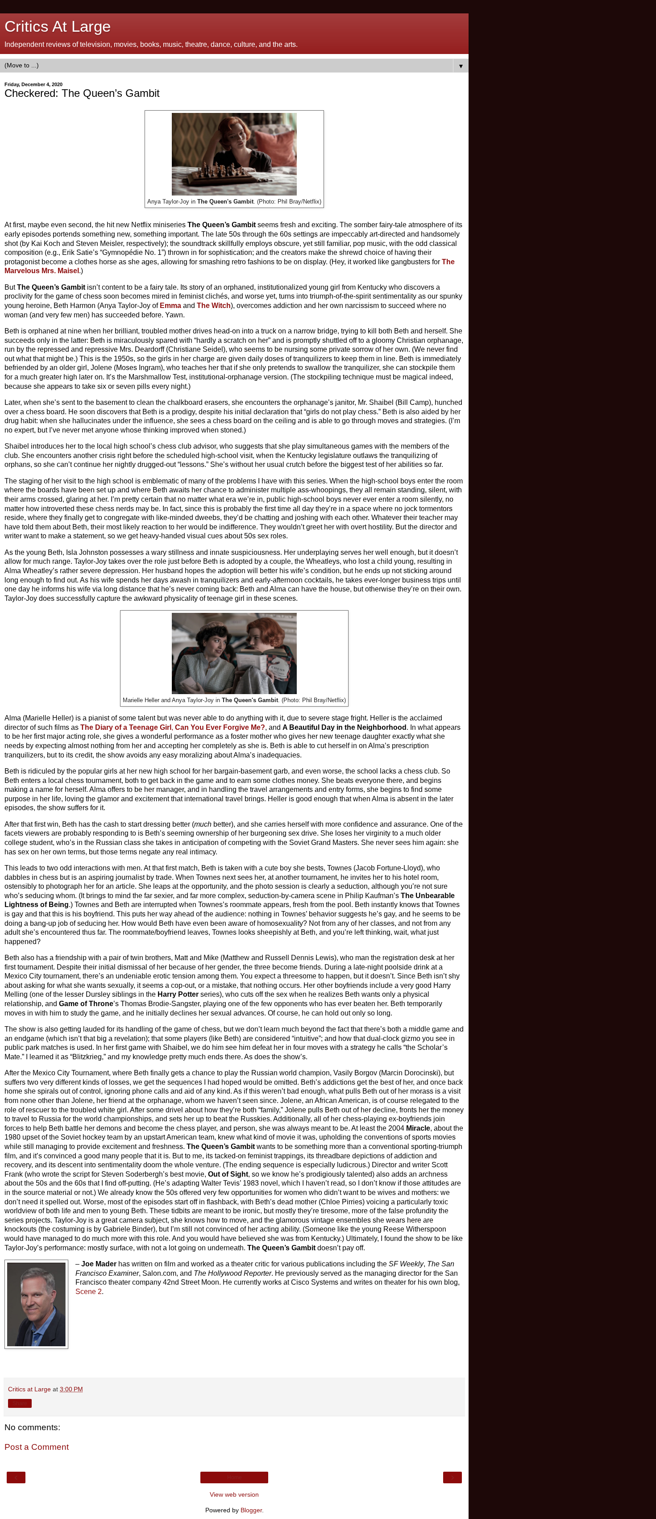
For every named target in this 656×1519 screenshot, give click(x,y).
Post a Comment (36, 1447)
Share (19, 1403)
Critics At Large (57, 26)
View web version (234, 1494)
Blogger (251, 1510)
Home (234, 1477)
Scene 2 (88, 1291)
